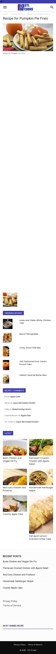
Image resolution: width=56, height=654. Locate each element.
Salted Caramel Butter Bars (33, 375)
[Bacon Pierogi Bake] (7, 338)
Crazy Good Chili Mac (30, 347)
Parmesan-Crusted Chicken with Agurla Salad (39, 461)
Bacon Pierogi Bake (29, 334)
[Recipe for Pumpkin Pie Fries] (28, 50)
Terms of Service (12, 605)
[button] (4, 7)
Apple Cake (15, 396)
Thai (5, 484)
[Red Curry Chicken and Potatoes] (15, 477)
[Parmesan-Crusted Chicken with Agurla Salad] (41, 447)
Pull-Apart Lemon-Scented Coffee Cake (40, 537)
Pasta (32, 484)
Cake (5, 510)
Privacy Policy (10, 601)
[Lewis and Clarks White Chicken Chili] (7, 324)
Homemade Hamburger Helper (18, 581)
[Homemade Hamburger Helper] (41, 477)
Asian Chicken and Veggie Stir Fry (12, 459)
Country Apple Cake (13, 514)
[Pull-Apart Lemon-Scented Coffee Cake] (41, 514)
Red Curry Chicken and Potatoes (19, 574)
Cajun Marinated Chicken (24, 403)
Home (5, 14)
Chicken (7, 454)
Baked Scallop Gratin (21, 409)
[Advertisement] (28, 174)
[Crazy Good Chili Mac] (6, 351)
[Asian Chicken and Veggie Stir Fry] (15, 447)
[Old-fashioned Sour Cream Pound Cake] (6, 365)
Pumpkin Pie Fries (18, 14)
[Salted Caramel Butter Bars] (6, 379)
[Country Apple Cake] (15, 503)
